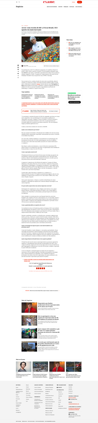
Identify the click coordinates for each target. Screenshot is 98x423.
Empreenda (60, 406)
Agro (59, 404)
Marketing (28, 389)
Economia (18, 398)
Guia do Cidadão (37, 387)
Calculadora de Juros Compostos (38, 403)
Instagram (71, 391)
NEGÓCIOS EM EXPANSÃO (52, 6)
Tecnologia (28, 395)
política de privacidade (39, 421)
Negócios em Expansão (49, 414)
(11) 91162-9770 (73, 399)
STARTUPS (60, 6)
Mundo (27, 385)
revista (60, 387)
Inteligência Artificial (18, 405)
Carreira (17, 396)
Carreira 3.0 (60, 393)
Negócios (19, 6)
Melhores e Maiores (49, 410)
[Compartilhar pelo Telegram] (18, 71)
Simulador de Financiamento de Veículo (37, 407)
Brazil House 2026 (49, 389)
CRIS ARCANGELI (78, 6)
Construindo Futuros (49, 395)
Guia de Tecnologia (38, 389)
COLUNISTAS (18, 412)
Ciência (27, 399)
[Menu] (17, 2)
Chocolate (38, 287)
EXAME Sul (47, 391)
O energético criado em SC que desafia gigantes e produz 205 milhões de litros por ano (75, 49)
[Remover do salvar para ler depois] (18, 77)
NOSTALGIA (72, 6)
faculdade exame (62, 385)
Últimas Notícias (19, 389)
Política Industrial (48, 405)
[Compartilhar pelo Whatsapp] (18, 65)
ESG (17, 400)
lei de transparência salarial (50, 421)
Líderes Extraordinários (50, 401)
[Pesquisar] (19, 2)
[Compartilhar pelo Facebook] (18, 67)
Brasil (17, 394)
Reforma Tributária (49, 387)
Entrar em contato (72, 397)
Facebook (70, 393)
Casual (27, 387)
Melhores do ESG (48, 412)
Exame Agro (28, 393)
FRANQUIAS (66, 6)
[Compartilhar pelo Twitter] (18, 73)
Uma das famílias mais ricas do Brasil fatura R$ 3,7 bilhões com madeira (75, 54)
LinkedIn (70, 389)
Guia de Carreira (37, 393)
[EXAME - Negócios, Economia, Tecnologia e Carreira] (49, 2)
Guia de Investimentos (38, 391)
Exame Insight (18, 402)
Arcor (34, 287)
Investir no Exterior (49, 399)
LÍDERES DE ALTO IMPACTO (19, 392)
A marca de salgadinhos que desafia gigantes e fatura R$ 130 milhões (75, 44)
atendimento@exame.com (74, 403)
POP (27, 401)
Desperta (60, 396)
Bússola (46, 393)
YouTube (70, 387)
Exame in (60, 391)
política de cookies (31, 421)
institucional (18, 421)
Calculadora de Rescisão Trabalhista (38, 400)
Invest (17, 408)
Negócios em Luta (48, 403)
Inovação (44, 287)
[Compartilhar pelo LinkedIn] (18, 69)
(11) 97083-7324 (73, 414)
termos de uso (24, 421)
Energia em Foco (48, 397)
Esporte (27, 391)
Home (22, 25)
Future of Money (29, 397)
